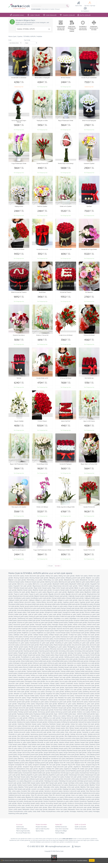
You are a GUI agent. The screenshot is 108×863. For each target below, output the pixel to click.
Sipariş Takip (40, 831)
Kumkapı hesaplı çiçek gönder (54, 641)
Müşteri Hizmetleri (41, 827)
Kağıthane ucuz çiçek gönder (46, 632)
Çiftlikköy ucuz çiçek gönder (52, 718)
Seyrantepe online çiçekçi (49, 659)
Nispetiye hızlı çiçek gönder (84, 789)
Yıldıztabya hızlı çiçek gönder (68, 781)
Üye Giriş (86, 5)
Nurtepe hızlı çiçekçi (75, 634)
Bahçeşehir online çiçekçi (51, 754)
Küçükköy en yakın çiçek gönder (84, 643)
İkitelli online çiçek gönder (25, 630)
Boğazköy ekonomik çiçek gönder (37, 685)
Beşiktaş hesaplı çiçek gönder (42, 590)
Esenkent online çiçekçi (82, 744)
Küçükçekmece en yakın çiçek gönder (42, 643)
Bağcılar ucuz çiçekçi (92, 578)
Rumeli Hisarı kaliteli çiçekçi (62, 710)
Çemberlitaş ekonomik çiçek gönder (81, 746)
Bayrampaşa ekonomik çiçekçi (42, 586)
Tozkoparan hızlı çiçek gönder (84, 695)
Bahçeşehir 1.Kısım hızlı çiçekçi (57, 809)
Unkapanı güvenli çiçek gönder (27, 673)
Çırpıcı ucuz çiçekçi (77, 795)
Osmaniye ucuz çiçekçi (37, 691)
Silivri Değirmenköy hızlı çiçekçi (74, 736)
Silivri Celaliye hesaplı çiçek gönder (46, 740)
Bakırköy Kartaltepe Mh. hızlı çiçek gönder (39, 760)
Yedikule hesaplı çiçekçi (82, 673)
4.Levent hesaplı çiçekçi (63, 632)
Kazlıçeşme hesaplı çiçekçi (48, 699)
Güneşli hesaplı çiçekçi (48, 620)
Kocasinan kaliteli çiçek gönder (40, 689)
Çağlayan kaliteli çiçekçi (91, 598)
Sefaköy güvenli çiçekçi (71, 657)
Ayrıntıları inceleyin (82, 860)
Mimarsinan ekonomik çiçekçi (82, 649)
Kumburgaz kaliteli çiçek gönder (18, 641)
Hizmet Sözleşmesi (80, 829)
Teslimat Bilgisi (59, 833)
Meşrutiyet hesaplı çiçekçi (22, 777)
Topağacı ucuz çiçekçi (92, 669)
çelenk (22, 840)
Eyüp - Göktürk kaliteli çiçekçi (63, 714)
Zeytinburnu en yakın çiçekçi (32, 679)
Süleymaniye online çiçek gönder (46, 704)
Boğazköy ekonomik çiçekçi (17, 685)
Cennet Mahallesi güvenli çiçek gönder (77, 771)
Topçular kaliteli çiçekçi (31, 695)
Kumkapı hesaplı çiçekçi (36, 641)
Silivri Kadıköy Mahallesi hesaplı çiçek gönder (72, 750)
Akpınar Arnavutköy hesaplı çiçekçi (28, 803)
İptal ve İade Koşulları (42, 829)
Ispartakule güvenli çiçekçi (16, 807)
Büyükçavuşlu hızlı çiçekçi (60, 785)
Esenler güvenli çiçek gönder (43, 606)
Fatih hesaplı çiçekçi (20, 612)
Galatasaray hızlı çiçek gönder (43, 618)
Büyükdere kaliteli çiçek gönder (76, 706)
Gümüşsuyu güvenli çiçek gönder (65, 712)
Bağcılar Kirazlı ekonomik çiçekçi (63, 760)
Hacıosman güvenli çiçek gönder (23, 624)
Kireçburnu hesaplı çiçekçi (91, 637)
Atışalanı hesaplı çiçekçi (66, 742)
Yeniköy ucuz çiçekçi (23, 675)
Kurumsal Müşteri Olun (23, 833)
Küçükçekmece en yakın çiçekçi (18, 643)
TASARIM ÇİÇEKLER (69, 15)
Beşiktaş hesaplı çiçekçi (24, 590)
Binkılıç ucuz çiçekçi (14, 720)
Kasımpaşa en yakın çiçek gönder (71, 637)
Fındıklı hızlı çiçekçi (53, 616)
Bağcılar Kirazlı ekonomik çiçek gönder (87, 760)
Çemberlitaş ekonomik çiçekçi (60, 746)
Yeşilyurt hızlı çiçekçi (46, 677)
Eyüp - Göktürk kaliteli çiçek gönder (84, 714)
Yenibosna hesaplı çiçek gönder (35, 582)
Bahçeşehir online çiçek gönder (69, 754)
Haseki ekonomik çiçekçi (80, 702)
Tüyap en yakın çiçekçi (21, 594)
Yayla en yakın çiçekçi (24, 746)
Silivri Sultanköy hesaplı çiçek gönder (88, 740)
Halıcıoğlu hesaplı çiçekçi (43, 624)
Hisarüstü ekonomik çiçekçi (65, 628)
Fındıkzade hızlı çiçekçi (83, 616)
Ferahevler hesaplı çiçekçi (42, 708)
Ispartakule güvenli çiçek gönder (36, 807)
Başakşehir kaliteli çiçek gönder (79, 584)
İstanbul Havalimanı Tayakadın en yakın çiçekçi (58, 801)
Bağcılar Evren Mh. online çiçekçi (64, 762)
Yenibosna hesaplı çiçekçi (16, 582)
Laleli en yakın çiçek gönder (52, 614)
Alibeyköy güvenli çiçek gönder (75, 578)
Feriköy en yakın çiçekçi (21, 616)
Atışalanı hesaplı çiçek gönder (84, 742)
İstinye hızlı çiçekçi (77, 708)
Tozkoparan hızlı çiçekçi (66, 695)
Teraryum (57, 9)
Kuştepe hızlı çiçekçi (58, 777)
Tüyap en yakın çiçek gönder (38, 594)
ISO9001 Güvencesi (61, 827)
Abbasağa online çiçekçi (51, 787)
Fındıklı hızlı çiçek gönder (67, 616)
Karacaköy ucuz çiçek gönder (18, 718)
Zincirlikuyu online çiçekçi (71, 679)
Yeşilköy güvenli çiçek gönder (72, 675)
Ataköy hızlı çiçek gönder (66, 576)
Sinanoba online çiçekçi (85, 659)
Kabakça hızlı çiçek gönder (38, 722)
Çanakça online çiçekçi (45, 720)
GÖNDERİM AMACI (18, 15)
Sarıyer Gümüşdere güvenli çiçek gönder (30, 754)
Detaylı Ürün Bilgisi (61, 831)
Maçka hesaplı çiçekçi (46, 645)
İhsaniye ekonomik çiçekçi (69, 718)
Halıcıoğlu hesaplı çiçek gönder (62, 624)
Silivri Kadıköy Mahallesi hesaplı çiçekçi (45, 750)
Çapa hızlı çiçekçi (83, 600)
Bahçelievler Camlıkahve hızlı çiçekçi (54, 758)
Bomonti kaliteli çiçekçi (15, 667)
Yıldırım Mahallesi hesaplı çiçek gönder (20, 588)
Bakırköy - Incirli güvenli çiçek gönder (30, 758)
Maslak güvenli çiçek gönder (38, 647)
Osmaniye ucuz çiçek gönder (54, 691)
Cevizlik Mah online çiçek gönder (18, 691)
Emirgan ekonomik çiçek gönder (23, 708)
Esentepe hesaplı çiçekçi (49, 667)
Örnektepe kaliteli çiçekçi (34, 799)
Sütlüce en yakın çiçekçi (40, 663)
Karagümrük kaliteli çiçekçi (53, 612)
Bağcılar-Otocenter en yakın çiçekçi (19, 742)
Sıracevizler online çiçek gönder (89, 779)
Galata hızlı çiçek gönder (66, 744)
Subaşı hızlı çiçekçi (76, 724)
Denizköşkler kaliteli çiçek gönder (71, 793)
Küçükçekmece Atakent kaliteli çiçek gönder (36, 773)
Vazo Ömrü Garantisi (61, 829)
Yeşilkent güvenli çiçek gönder (42, 785)
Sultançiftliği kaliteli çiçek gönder (78, 661)
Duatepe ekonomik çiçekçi (91, 777)
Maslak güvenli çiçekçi (21, 647)
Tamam (92, 860)
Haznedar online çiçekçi (28, 628)
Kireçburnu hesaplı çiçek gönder (18, 639)
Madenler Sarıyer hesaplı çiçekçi (18, 710)
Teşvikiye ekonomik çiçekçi (53, 669)
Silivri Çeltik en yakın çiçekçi (25, 738)
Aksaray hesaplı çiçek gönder (38, 578)
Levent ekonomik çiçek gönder (29, 645)
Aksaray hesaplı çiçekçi (21, 578)
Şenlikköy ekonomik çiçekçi (73, 691)
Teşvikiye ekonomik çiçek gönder (73, 669)
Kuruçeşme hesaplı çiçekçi (61, 590)
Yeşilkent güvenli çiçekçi (24, 785)
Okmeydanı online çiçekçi (16, 681)
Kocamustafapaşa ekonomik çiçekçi (41, 639)
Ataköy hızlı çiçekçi (52, 576)
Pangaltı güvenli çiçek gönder (27, 653)
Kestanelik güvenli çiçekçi (80, 720)
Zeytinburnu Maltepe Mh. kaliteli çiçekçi (51, 769)
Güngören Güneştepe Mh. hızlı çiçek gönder (47, 764)
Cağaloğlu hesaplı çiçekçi (76, 596)
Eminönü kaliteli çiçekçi (92, 612)
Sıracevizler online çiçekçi (71, 779)
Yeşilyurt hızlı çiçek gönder (62, 677)
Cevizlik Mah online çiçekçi (91, 689)
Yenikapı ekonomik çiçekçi (78, 734)
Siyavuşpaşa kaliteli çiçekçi (73, 687)
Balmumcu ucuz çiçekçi (24, 584)
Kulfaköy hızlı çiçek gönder (69, 722)
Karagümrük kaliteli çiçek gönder (73, 612)
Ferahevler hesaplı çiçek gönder (61, 708)
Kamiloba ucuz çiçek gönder (17, 799)
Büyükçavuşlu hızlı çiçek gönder (79, 785)
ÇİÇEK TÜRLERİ (35, 15)
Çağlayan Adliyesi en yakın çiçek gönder (64, 600)
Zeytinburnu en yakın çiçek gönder (52, 679)
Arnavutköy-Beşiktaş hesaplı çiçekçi (28, 610)
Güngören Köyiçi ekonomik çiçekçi (34, 767)
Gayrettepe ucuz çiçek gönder (79, 618)
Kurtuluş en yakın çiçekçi (71, 641)
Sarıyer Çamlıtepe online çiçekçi (73, 783)
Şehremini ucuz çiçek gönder (90, 663)
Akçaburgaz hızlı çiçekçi (15, 801)
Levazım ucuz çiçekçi (37, 789)
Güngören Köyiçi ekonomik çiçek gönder (59, 767)
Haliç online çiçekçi (58, 732)
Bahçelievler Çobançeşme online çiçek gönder (49, 687)
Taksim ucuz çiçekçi (20, 669)
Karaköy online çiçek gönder (32, 637)
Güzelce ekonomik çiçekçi (22, 732)
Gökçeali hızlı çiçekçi (14, 726)
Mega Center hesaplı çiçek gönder (63, 588)
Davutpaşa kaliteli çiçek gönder (34, 604)
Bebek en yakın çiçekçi (81, 588)
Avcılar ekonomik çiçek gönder (35, 576)
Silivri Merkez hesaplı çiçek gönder (77, 728)
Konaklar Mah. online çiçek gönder (32, 791)
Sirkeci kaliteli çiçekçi (27, 661)
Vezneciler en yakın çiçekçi (90, 732)
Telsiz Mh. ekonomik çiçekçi (39, 795)
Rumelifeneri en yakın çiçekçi (30, 657)
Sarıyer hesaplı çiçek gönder (32, 655)
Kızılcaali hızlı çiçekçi (84, 722)
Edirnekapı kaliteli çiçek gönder (70, 604)
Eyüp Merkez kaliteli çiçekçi (74, 610)
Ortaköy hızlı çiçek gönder (21, 592)
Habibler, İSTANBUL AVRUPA (26, 29)
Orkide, (43, 9)
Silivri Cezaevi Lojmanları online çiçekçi (68, 738)
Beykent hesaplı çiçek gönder (58, 596)
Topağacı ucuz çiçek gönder (17, 671)
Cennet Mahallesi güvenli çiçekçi (55, 771)
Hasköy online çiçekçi (87, 626)
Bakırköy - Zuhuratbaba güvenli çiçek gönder (27, 756)
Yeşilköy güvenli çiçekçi (55, 675)
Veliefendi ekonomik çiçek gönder (19, 795)
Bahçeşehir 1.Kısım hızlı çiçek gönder (79, 809)
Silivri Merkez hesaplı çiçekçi (56, 728)
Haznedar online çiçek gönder (46, 628)
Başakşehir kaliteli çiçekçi (61, 584)
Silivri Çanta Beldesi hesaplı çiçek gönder (81, 748)
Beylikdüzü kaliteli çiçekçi (76, 592)
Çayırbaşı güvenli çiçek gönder (89, 602)
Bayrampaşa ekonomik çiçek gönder (65, 586)
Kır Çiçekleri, (52, 9)
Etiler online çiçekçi (86, 608)
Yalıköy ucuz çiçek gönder (74, 716)
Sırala (9, 40)
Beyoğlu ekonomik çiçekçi (57, 594)
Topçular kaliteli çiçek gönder (49, 695)
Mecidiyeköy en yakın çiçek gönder (78, 647)
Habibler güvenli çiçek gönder (78, 622)
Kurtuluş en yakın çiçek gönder (89, 641)
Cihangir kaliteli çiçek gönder (75, 598)
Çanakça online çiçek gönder (62, 720)
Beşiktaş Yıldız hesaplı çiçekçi (89, 787)
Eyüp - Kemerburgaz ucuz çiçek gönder (39, 716)
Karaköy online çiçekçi (15, 637)
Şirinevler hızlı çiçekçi (14, 665)
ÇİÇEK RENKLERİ (51, 15)
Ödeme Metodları (21, 829)
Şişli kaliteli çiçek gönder (59, 665)
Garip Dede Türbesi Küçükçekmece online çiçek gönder (51, 811)
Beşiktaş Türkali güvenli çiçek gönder (30, 787)
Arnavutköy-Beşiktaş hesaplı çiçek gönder (53, 610)
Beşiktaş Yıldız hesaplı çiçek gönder (19, 789)
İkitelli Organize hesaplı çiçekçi (44, 630)
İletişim (78, 846)
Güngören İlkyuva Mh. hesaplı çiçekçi (73, 764)
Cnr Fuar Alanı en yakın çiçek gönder (34, 748)
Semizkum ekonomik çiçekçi (53, 791)
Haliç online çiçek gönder (73, 732)
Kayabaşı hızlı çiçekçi (52, 693)
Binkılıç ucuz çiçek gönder (29, 720)
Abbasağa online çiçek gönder (70, 787)
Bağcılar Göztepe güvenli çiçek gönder (41, 762)
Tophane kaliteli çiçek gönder (51, 671)
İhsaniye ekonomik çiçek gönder (89, 718)
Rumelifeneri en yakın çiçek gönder (52, 657)
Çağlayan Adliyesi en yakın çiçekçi (40, 600)
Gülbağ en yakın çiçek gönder (54, 779)
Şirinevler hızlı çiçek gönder (30, 665)
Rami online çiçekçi (44, 653)
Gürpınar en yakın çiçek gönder (43, 622)
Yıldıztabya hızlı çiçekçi (51, 781)
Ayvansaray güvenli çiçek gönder (59, 734)
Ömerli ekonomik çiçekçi (70, 805)
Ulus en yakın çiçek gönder (67, 681)
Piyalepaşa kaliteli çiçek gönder (43, 714)
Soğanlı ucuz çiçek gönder (73, 689)
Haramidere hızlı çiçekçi (21, 626)
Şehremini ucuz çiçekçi (74, 663)
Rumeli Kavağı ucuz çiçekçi (81, 655)
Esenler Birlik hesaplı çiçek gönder (52, 783)
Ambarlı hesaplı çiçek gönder (65, 726)
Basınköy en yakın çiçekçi (41, 730)
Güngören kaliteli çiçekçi (81, 620)
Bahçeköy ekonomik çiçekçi (17, 706)
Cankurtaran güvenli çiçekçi (90, 699)
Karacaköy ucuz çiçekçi (91, 716)
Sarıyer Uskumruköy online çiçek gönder (30, 752)
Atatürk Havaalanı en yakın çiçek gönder (26, 677)
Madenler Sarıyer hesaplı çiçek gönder (41, 710)
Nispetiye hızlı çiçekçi (69, 789)
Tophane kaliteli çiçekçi (34, 671)
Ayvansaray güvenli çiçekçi (39, 734)
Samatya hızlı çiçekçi (74, 653)
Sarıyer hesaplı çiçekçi (15, 655)
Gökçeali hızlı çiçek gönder (30, 726)
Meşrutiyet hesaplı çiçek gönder (41, 777)
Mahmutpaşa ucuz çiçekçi (56, 797)
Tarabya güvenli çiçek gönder (27, 712)
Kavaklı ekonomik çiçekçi (86, 693)
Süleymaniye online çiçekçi (26, 704)
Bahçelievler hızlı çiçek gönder (89, 580)
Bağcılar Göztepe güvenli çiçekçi (18, 762)
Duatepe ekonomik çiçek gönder (18, 779)
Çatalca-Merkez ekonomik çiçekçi (24, 602)
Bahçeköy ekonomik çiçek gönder (38, 706)
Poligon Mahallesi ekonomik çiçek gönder (40, 697)
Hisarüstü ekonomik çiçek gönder (84, 628)
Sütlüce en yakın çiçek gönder (57, 663)
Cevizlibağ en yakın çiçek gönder (41, 598)
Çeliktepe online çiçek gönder (22, 634)
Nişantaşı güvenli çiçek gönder (48, 651)
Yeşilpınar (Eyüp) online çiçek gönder (33, 771)
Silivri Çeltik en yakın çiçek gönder (45, 738)
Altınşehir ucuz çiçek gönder (36, 693)
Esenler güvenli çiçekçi (27, 606)
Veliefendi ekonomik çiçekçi (90, 793)
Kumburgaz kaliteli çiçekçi (91, 639)
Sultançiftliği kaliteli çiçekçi (60, 661)
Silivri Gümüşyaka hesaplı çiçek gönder (51, 736)
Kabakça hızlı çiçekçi (23, 722)
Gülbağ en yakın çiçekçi (36, 779)
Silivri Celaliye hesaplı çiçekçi (26, 740)
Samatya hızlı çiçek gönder (90, 653)
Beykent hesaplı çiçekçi (41, 596)
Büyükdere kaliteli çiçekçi (58, 706)
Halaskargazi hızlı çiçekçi (76, 775)
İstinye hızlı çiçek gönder (91, 708)
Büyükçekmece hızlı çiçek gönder (23, 596)
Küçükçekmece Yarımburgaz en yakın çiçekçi (65, 773)
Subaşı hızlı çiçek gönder (91, 724)
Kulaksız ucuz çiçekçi (83, 712)
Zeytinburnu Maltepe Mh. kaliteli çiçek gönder (78, 769)
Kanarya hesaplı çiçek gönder (29, 699)
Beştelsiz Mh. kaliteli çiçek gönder (36, 797)
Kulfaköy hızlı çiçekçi (54, 722)
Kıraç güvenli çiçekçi (37, 805)
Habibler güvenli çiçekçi (60, 622)
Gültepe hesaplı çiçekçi (40, 634)
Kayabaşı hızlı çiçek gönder (69, 693)
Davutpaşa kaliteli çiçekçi (16, 604)
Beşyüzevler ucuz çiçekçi (16, 781)
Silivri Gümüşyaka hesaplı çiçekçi (27, 736)
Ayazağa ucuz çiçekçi (74, 665)
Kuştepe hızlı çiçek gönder (73, 777)
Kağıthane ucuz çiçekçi (29, 632)
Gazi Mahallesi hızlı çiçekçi (63, 697)
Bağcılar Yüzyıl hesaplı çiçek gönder (33, 744)
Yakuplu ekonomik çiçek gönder (64, 673)
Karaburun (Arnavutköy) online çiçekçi (80, 803)
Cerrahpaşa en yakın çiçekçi (40, 702)
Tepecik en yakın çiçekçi (77, 730)
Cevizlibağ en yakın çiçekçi (22, 598)
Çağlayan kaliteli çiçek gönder (18, 600)
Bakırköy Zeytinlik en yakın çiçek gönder (55, 775)
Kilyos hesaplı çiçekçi (47, 655)
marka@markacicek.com (59, 846)
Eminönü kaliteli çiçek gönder (17, 614)
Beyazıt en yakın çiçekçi (38, 592)
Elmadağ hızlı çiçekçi (86, 604)
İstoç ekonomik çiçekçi (79, 645)
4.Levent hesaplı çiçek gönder (80, 632)
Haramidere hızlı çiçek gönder (38, 626)
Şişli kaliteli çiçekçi (45, 665)
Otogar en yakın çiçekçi (60, 606)
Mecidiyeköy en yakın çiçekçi (57, 647)
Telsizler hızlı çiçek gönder (24, 750)
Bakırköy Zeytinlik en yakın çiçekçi (31, 775)
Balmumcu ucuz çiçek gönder (42, 584)
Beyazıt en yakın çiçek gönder (57, 592)
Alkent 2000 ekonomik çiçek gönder (80, 807)
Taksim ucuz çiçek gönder (35, 669)
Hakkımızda (20, 827)
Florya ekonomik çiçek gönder (22, 730)
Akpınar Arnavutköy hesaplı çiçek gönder (53, 803)
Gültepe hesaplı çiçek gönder (58, 634)
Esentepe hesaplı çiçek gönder (67, 667)
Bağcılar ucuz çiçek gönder (17, 580)
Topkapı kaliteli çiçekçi (67, 671)
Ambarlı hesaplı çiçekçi (47, 726)
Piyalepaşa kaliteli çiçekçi (25, 714)
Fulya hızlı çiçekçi (83, 667)
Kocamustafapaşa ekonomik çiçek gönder (68, 639)
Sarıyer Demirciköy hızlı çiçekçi (53, 752)
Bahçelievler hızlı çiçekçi (71, 580)
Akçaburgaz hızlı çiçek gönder (33, 801)
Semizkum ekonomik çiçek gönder (74, 791)
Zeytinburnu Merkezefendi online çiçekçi (86, 767)
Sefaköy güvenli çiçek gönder (89, 657)
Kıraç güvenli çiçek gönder (53, 805)
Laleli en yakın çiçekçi (35, 614)
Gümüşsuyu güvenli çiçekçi (46, 712)
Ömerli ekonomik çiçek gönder (89, 805)
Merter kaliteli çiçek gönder (22, 649)
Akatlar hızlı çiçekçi (82, 576)
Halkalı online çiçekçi (79, 624)
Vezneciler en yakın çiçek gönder (19, 734)
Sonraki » (57, 566)
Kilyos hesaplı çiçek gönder (63, 655)
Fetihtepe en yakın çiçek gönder (89, 799)
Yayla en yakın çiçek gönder (41, 746)
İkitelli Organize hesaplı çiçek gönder (66, 630)
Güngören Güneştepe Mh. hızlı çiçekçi (20, 764)
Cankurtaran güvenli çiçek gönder (19, 702)
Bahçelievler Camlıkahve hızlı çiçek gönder (79, 758)
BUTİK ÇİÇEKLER (85, 15)
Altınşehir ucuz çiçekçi (20, 693)
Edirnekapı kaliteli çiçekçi (52, 604)
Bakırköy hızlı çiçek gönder (67, 582)
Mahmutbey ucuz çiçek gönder (53, 580)
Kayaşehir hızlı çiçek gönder (22, 586)
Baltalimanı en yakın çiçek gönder (88, 704)
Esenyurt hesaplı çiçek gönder (70, 608)
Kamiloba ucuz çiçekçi (92, 797)
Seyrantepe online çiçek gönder (68, 659)
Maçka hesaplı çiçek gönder (62, 645)
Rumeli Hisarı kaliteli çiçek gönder (82, 710)
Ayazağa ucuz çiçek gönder (90, 665)
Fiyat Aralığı (27, 40)
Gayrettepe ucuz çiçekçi (61, 618)
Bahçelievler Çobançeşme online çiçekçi (21, 687)
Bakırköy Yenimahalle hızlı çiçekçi (52, 756)
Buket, (46, 9)
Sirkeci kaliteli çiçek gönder (42, 661)
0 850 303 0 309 (37, 846)
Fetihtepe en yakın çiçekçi (71, 799)
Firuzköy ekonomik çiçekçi (85, 681)
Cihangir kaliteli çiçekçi (58, 598)
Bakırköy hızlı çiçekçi (51, 582)
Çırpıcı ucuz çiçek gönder (91, 795)
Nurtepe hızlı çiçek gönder (90, 634)
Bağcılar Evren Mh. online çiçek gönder (87, 762)
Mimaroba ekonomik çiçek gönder (61, 649)
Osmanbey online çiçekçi (66, 651)
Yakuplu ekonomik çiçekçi (45, 673)
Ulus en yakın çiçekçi (52, 681)
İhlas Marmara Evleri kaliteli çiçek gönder (30, 793)
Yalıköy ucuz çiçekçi (59, 716)
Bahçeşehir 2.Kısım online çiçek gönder (35, 809)
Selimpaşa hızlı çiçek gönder (32, 659)
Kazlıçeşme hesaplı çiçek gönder (69, 699)
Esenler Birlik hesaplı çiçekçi (31, 783)
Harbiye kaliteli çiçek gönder (71, 626)
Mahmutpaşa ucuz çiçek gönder (74, 797)
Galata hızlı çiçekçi (51, 744)
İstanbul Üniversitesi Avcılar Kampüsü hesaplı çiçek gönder (79, 683)
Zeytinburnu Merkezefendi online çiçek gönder (23, 769)
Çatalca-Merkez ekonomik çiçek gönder (49, 602)
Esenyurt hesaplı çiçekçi (53, 608)
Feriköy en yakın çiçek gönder (38, 616)
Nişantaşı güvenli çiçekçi (31, 651)
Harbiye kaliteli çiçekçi (55, 626)
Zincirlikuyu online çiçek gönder (89, 679)
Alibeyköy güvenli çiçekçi (57, 578)
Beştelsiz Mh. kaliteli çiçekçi (16, 797)
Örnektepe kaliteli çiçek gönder (52, 799)
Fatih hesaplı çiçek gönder (35, 612)
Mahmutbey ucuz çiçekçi (34, 580)
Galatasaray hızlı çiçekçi (25, 618)
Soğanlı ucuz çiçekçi (57, 689)
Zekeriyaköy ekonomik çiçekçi (81, 677)
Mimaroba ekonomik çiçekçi (40, 649)
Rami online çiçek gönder (59, 653)
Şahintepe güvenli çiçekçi (85, 781)
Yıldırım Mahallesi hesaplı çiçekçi (88, 586)
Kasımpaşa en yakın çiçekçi (51, 637)
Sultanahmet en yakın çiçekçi (71, 614)
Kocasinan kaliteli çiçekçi (22, 689)
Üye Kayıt (92, 5)
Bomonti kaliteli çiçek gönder (32, 667)
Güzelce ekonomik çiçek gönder (41, 732)
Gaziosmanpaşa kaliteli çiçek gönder (28, 620)
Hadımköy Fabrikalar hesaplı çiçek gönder (56, 724)
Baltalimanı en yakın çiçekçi (67, 704)
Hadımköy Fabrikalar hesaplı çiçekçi (29, 724)
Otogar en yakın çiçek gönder (77, 606)
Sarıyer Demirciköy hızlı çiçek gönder (75, 752)
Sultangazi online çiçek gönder (22, 663)
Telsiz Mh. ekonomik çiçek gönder (59, 795)
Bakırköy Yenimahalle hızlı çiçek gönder (76, 756)
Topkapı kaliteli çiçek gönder (84, 671)
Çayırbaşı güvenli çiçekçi (71, 602)
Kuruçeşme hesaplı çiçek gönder (80, 590)
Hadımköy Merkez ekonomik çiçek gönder (85, 685)
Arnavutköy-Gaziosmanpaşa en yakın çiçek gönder (29, 728)
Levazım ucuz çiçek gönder (53, 789)
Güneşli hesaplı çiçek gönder (64, 620)
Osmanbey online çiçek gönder (84, 651)
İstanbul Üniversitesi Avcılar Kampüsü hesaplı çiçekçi (42, 683)
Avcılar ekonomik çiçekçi (16, 576)
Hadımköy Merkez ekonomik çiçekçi (60, 685)
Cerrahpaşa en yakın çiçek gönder (60, 702)
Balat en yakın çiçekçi (83, 582)
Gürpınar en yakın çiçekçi (25, 622)
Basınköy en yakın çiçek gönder (59, 730)
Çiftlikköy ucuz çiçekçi (35, 718)
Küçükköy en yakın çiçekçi (63, 643)
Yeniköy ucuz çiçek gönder (39, 675)
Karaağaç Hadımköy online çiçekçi (81, 811)
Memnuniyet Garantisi (23, 831)
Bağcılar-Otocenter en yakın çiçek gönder (45, 742)
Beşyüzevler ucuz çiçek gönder (34, 781)
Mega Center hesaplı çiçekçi (42, 588)
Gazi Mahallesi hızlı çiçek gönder (82, 697)
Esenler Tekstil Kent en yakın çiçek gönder (32, 608)
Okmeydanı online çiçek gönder (35, 681)
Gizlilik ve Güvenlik (80, 827)
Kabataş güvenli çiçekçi (86, 630)
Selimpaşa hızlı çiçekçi (15, 659)
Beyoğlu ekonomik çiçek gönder (76, 594)
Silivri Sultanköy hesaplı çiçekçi (66, 740)
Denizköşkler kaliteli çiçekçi (51, 793)
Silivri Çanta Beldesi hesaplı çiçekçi (57, 748)
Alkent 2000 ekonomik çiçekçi (57, 807)
